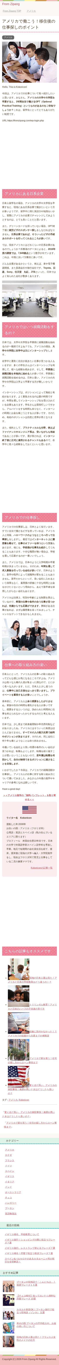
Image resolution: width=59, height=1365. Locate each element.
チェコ (8, 1197)
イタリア (9, 1181)
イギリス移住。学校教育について (22, 1234)
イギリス (9, 1176)
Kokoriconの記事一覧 (42, 868)
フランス (9, 1160)
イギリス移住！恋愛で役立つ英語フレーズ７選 (29, 1253)
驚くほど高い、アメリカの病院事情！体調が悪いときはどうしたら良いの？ (32, 1089)
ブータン (9, 1208)
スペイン (9, 1171)
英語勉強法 (10, 1213)
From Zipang (11, 4)
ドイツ (8, 1166)
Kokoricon (24, 1100)
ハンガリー (10, 1203)
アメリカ (8, 37)
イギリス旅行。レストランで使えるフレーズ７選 (30, 1248)
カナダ (8, 1155)
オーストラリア (13, 1192)
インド (8, 1187)
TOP (14, 11)
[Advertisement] (29, 154)
